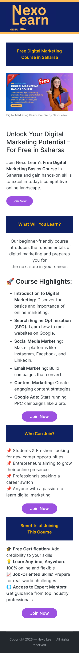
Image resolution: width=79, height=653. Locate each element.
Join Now (20, 201)
